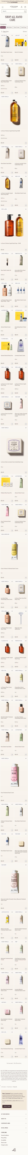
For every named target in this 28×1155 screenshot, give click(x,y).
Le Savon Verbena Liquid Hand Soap (20, 384)
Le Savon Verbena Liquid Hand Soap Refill (10, 130)
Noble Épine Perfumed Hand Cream (20, 1020)
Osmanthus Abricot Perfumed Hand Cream (20, 688)
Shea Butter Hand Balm (6, 163)
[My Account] (21, 6)
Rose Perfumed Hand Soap (7, 1048)
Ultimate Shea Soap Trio (6, 493)
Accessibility (3, 1140)
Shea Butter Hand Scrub (20, 821)
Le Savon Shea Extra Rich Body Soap (6, 414)
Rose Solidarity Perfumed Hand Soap (6, 1020)
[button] (12, 35)
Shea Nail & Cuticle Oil (6, 270)
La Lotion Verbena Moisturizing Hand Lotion (20, 718)
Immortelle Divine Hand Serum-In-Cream (20, 271)
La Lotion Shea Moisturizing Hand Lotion (6, 599)
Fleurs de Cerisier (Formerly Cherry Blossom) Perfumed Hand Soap (21, 852)
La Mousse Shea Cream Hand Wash (6, 628)
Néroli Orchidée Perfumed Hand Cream (7, 718)
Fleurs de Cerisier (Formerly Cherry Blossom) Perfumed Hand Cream (13, 900)
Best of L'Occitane (19, 52)
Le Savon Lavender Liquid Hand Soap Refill (7, 194)
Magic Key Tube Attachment (18, 628)
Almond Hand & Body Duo (7, 355)
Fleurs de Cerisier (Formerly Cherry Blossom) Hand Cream (21, 415)
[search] (13, 11)
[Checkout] (25, 6)
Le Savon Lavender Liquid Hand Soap (7, 384)
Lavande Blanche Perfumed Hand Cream (20, 990)
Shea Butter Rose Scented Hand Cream (6, 990)
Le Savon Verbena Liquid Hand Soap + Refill (11, 243)
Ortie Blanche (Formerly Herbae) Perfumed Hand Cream (20, 960)
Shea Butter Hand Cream (6, 52)
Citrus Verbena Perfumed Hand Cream (9, 568)
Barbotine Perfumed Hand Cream (7, 959)
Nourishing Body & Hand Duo (20, 328)
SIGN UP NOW (7, 1106)
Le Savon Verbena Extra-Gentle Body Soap (20, 81)
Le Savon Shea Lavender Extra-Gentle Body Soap (12, 462)
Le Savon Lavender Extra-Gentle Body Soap (20, 164)
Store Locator (3, 1142)
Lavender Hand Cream (20, 355)
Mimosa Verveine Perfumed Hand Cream (6, 929)
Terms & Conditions (5, 1135)
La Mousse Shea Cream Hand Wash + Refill (6, 301)
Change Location (4, 1145)
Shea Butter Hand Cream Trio (20, 301)
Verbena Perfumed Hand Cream (6, 822)
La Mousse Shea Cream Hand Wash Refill (6, 81)
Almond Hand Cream (5, 327)
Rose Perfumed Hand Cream (6, 522)
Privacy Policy (4, 1137)
